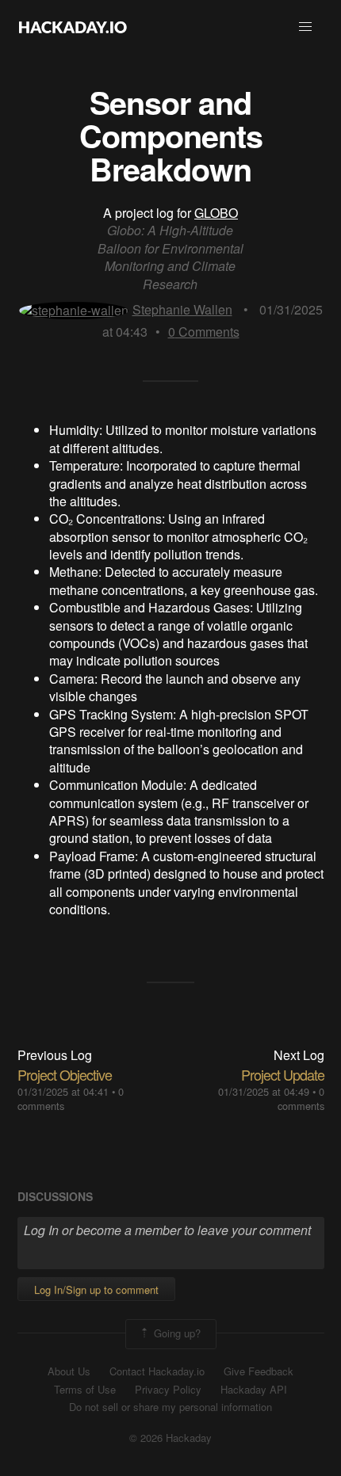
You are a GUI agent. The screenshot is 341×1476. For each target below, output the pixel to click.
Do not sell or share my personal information (170, 1407)
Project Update (282, 1074)
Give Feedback (258, 1371)
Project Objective (64, 1074)
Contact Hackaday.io (157, 1371)
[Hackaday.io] (73, 27)
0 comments (301, 1098)
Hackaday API (253, 1390)
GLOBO (216, 213)
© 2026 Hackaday (170, 1438)
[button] (305, 27)
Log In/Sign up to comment (96, 1289)
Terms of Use (85, 1390)
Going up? (176, 1333)
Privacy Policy (168, 1390)
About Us (69, 1371)
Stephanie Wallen (182, 309)
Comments (203, 331)
